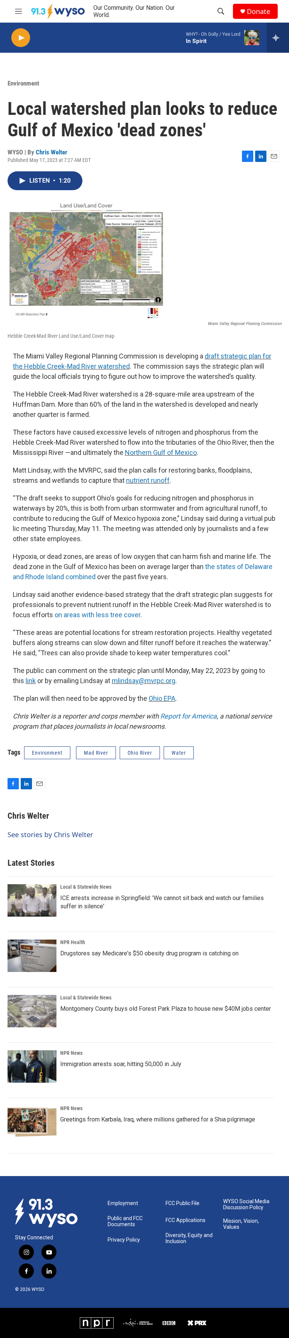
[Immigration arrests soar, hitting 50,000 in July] (32, 1066)
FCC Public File (182, 1203)
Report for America (188, 716)
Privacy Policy (124, 1240)
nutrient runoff (148, 480)
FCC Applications (185, 1220)
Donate (258, 11)
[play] (21, 38)
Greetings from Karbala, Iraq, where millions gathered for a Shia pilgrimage (157, 1119)
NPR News (71, 1053)
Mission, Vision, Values (241, 1224)
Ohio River (140, 753)
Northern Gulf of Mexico (161, 452)
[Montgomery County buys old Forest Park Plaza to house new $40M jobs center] (32, 1011)
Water (179, 753)
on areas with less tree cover (97, 615)
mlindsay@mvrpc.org (143, 681)
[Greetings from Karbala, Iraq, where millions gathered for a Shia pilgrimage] (32, 1122)
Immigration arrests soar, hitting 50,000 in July (120, 1064)
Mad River (96, 753)
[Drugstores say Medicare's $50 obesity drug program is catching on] (32, 956)
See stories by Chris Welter (50, 834)
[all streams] (278, 38)
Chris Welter (51, 152)
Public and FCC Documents (125, 1221)
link (31, 681)
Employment (123, 1203)
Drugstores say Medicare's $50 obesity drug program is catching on (149, 953)
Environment (23, 83)
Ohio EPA (162, 698)
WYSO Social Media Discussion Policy (246, 1204)
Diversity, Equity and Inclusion (189, 1238)
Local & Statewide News (85, 887)
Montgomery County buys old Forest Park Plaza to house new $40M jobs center (165, 1008)
